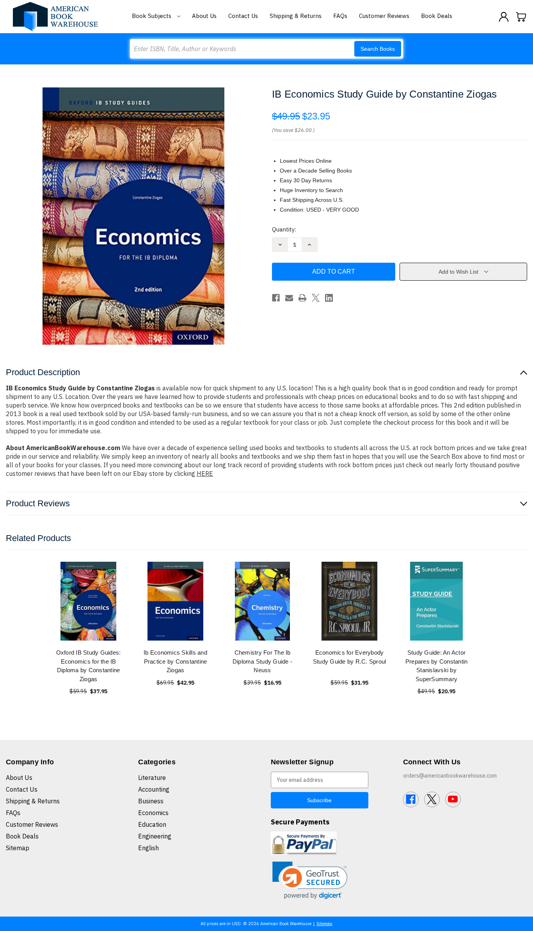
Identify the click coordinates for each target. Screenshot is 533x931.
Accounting (153, 789)
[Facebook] (276, 297)
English (148, 848)
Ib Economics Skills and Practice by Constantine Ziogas (175, 661)
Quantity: (284, 229)
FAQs (340, 16)
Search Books (378, 49)
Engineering (154, 836)
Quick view (88, 601)
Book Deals (436, 16)
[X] (316, 297)
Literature (152, 777)
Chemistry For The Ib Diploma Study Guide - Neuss (262, 661)
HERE (205, 473)
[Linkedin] (329, 297)
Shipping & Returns (296, 16)
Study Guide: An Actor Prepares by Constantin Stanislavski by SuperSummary (436, 665)
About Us (204, 16)
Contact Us (243, 16)
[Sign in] (504, 17)
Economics (153, 813)
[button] (310, 880)
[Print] (302, 297)
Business (150, 801)
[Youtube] (453, 799)
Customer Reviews (384, 16)
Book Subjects (152, 16)
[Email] (289, 297)
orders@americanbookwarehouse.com (450, 775)
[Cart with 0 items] (521, 17)
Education (152, 824)
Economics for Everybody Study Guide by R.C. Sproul (349, 657)
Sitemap (17, 848)
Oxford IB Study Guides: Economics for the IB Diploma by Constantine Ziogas (88, 665)
